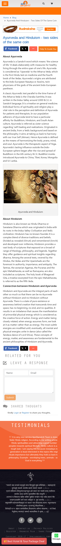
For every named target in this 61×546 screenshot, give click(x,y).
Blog (14, 17)
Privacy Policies (43, 529)
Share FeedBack (46, 532)
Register (25, 412)
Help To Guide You (48, 49)
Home (6, 17)
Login (16, 412)
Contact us (24, 529)
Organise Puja (27, 532)
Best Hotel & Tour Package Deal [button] (25, 541)
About (11, 529)
